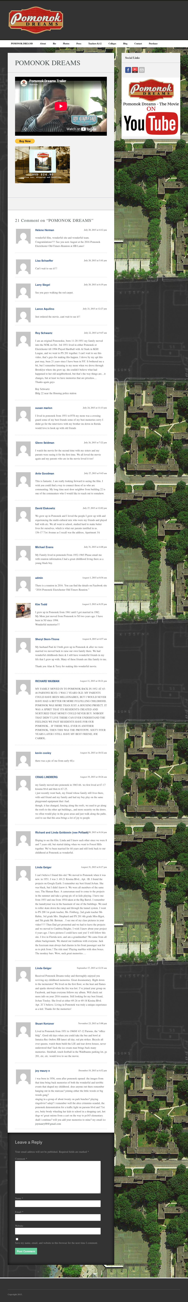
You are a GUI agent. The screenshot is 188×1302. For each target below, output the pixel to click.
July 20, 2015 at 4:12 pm (95, 229)
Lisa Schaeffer (44, 260)
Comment (21, 1158)
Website (19, 1225)
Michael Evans (44, 547)
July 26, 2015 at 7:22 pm (95, 442)
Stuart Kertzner (44, 1023)
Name (19, 1198)
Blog (125, 43)
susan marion (43, 408)
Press (78, 43)
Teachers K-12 (95, 43)
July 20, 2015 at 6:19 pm (95, 284)
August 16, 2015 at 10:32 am (93, 752)
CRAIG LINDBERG (46, 777)
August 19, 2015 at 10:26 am (93, 776)
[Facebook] (128, 70)
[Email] (142, 70)
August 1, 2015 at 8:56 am (94, 577)
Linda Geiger (43, 867)
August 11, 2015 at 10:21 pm (93, 680)
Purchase (153, 43)
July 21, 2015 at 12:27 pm (95, 308)
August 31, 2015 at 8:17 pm (94, 867)
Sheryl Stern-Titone (47, 639)
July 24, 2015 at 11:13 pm (95, 407)
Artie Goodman (44, 473)
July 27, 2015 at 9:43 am (95, 473)
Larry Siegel (42, 284)
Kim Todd (41, 604)
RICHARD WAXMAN (47, 681)
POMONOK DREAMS (22, 43)
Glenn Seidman (44, 442)
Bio (54, 43)
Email (19, 1212)
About (43, 43)
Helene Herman (44, 230)
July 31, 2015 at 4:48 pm (95, 546)
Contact (138, 43)
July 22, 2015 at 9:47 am (95, 332)
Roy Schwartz (43, 333)
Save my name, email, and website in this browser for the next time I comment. (56, 1243)
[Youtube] (135, 70)
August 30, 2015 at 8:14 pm (94, 832)
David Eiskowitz (45, 508)
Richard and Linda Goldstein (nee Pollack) (61, 832)
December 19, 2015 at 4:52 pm (93, 1070)
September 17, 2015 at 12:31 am (92, 968)
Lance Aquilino (44, 309)
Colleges (112, 43)
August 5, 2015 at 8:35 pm (94, 604)
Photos (66, 43)
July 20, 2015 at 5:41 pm (95, 260)
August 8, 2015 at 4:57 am (94, 639)
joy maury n (42, 1070)
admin (39, 578)
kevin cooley (43, 753)
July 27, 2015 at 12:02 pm (95, 508)
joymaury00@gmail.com (48, 1123)
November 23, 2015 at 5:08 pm (92, 1023)
